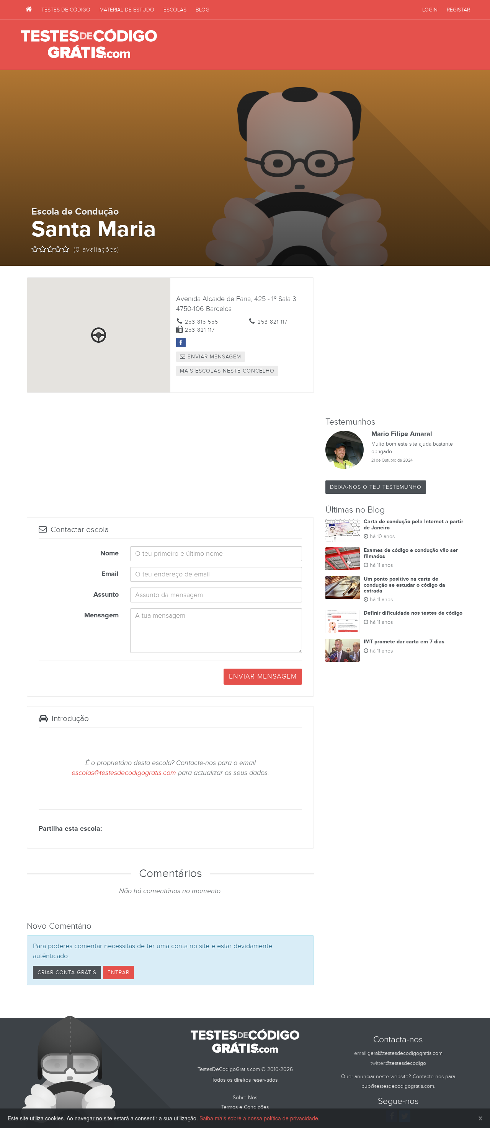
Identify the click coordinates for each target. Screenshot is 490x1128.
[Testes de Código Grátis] (29, 9)
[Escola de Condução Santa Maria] (181, 342)
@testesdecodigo (406, 1063)
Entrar (118, 972)
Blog (202, 10)
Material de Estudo (127, 10)
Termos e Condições (245, 1107)
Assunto (106, 595)
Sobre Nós (245, 1097)
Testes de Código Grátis (89, 44)
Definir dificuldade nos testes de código (413, 613)
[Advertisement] (329, 45)
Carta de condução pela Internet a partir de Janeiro (413, 524)
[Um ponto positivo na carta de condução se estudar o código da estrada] (342, 587)
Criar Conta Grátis (67, 972)
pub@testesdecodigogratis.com (397, 1086)
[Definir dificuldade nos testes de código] (342, 621)
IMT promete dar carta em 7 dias (404, 641)
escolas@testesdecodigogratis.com (124, 773)
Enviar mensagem (213, 356)
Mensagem (101, 615)
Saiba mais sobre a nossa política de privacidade (258, 1118)
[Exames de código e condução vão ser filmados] (342, 558)
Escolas (174, 10)
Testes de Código (65, 10)
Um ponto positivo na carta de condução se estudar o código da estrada (404, 585)
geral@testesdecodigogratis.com (405, 1053)
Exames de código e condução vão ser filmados (411, 553)
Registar (458, 10)
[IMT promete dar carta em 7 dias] (342, 650)
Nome (109, 553)
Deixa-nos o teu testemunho (375, 487)
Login (430, 10)
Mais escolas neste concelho (227, 371)
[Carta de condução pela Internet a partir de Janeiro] (342, 530)
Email (110, 574)
